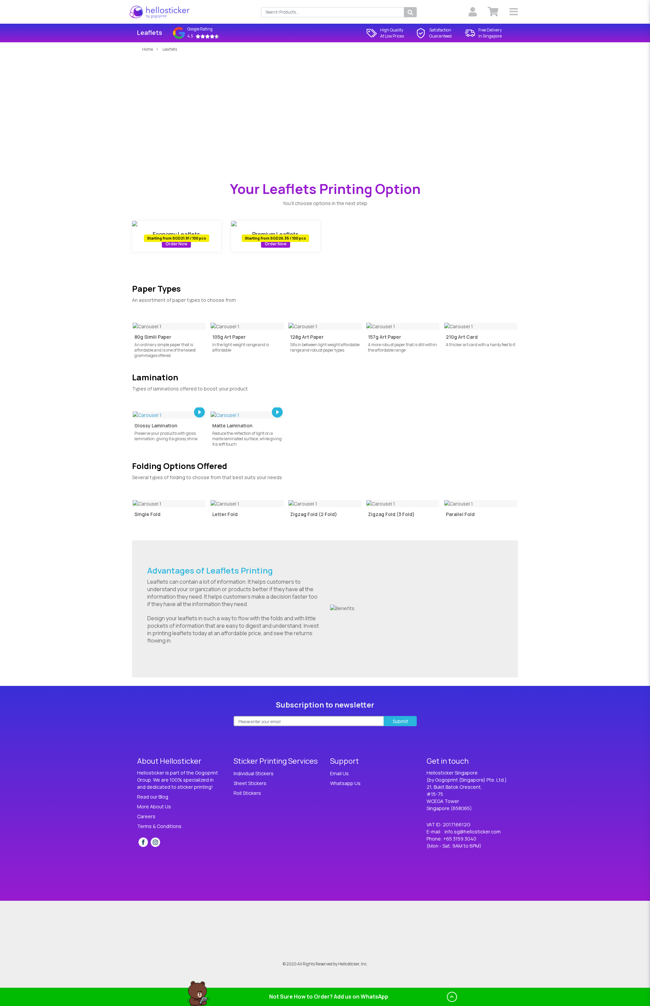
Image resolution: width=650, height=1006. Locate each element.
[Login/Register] (473, 12)
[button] (514, 12)
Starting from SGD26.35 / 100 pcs (275, 238)
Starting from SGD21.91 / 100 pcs (176, 238)
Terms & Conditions (159, 826)
